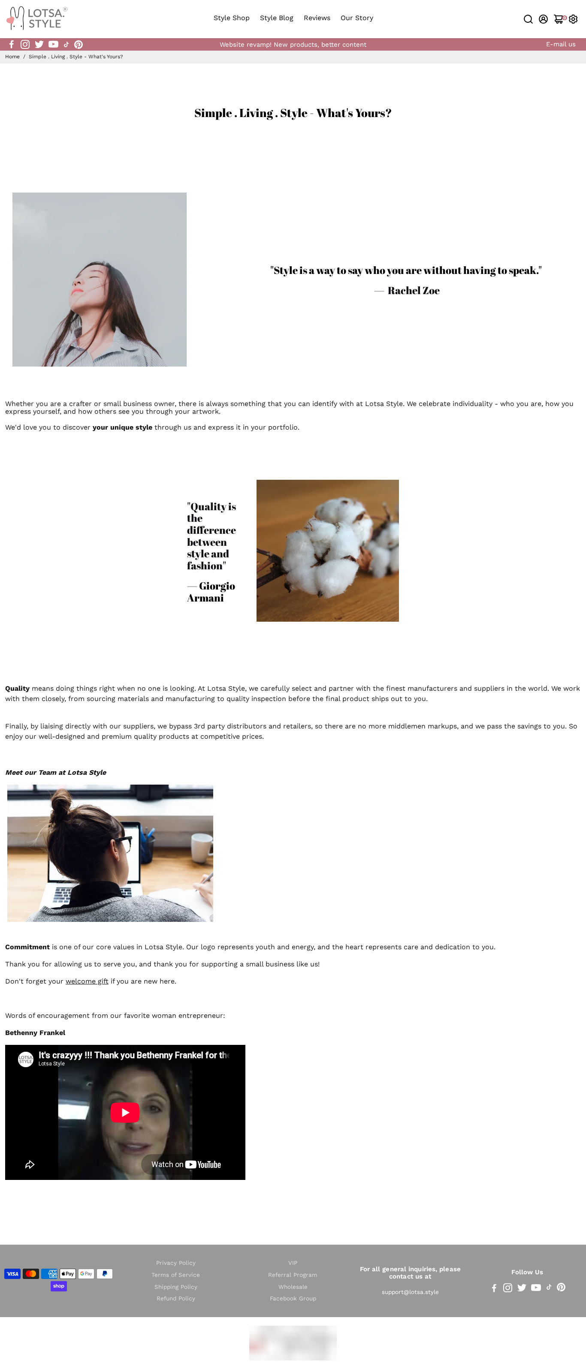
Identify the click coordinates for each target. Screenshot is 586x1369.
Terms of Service (175, 1275)
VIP (292, 1263)
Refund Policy (176, 1298)
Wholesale (293, 1287)
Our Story (357, 18)
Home (12, 57)
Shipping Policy (175, 1287)
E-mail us (561, 44)
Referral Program (292, 1275)
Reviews (317, 18)
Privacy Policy (176, 1263)
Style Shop (232, 18)
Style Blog (276, 18)
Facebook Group (293, 1298)
